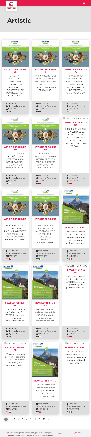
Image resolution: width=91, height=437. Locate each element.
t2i (8, 432)
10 (44, 419)
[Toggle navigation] (83, 2)
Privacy (75, 432)
